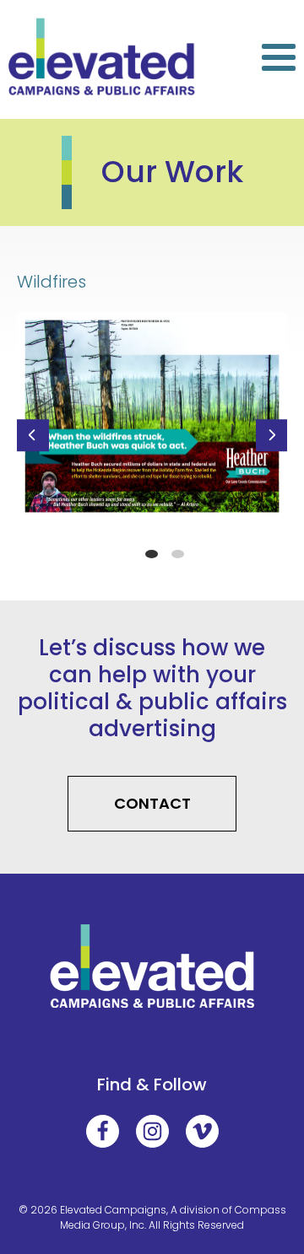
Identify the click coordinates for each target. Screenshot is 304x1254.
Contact (152, 803)
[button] (33, 435)
